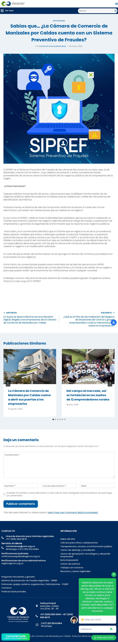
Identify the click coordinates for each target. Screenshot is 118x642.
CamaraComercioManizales (52, 46)
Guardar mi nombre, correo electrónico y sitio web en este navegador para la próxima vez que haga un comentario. (59, 494)
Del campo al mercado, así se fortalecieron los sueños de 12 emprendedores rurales (87, 395)
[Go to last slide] (8, 383)
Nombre (10, 486)
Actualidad (59, 21)
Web (83, 486)
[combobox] (96, 10)
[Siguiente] (110, 383)
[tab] (53, 419)
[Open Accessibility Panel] (114, 322)
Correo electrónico (54, 486)
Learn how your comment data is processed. (73, 512)
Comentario (12, 454)
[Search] (116, 10)
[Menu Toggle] (116, 3)
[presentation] (29, 366)
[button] (7, 10)
